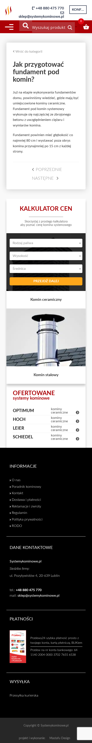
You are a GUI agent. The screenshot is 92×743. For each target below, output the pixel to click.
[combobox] (46, 243)
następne (43, 178)
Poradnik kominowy (26, 486)
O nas (16, 480)
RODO (17, 526)
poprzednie (49, 170)
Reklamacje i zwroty (26, 506)
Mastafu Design (59, 738)
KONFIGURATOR (79, 9)
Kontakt (17, 493)
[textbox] (46, 243)
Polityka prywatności (27, 519)
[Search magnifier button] (70, 28)
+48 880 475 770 (50, 8)
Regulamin (19, 513)
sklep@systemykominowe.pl (41, 16)
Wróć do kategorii (28, 51)
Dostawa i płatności (26, 499)
